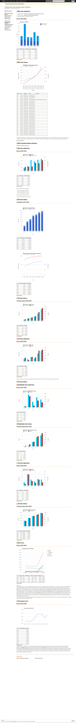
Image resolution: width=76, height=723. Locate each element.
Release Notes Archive (39, 658)
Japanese (73, 1)
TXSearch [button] (31, 575)
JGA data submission (8, 25)
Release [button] (18, 93)
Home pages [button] (39, 575)
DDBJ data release (8, 12)
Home (5, 8)
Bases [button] (30, 93)
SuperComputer (12, 1)
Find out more (14, 721)
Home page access (8, 29)
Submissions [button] (21, 175)
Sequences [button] (25, 93)
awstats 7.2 (44, 647)
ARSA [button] (24, 575)
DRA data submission (8, 15)
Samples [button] (25, 325)
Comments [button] (37, 93)
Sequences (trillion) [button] (22, 283)
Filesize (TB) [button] (26, 490)
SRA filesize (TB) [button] (26, 175)
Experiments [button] (21, 325)
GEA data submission (8, 19)
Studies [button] (20, 412)
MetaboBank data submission (7, 23)
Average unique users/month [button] (23, 628)
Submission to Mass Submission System (31, 15)
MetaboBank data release (9, 24)
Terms (66, 1)
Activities (20, 1)
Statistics (17, 1)
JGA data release (7, 27)
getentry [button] (20, 575)
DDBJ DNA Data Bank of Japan (3, 1)
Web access (7, 28)
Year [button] (17, 175)
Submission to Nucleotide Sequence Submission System (34, 13)
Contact (69, 1)
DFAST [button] (35, 575)
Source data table (20, 140)
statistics (8, 8)
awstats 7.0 (23, 647)
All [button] (42, 575)
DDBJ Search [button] (27, 575)
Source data (19, 59)
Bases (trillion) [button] (28, 283)
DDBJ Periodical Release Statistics (9, 14)
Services (7, 1)
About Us (24, 1)
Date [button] (21, 93)
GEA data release (7, 18)
